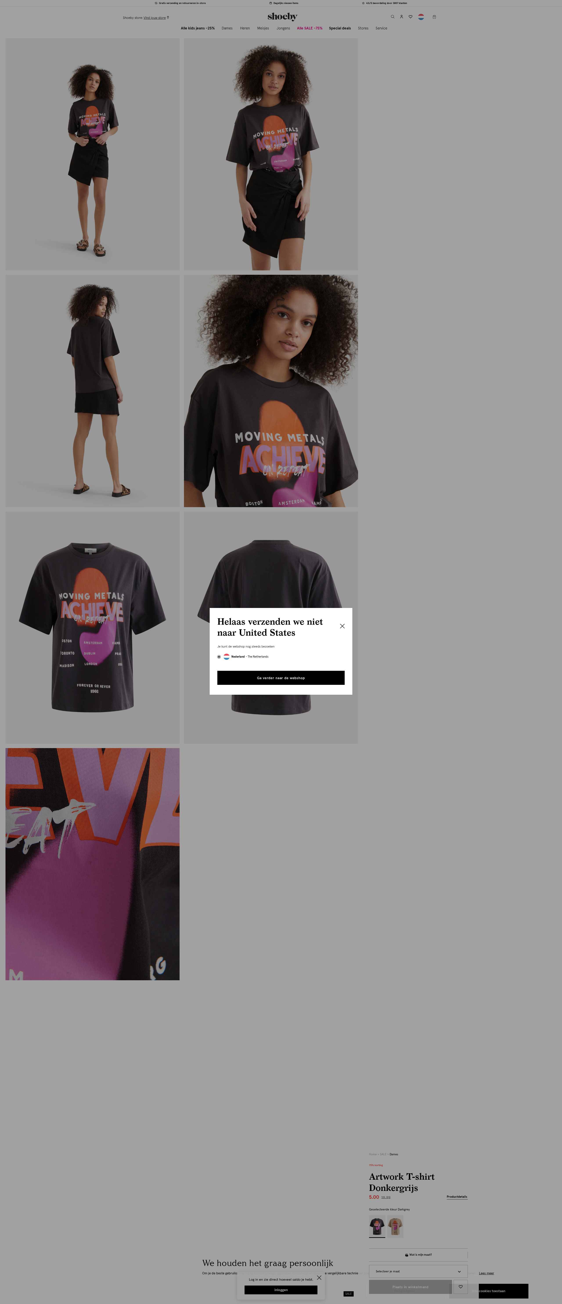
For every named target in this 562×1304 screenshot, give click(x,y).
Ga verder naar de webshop (281, 678)
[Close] (342, 626)
